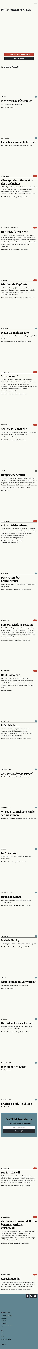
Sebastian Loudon (8, 197)
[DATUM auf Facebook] (27, 1296)
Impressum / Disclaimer (7, 1325)
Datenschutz (4, 1323)
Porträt (4, 280)
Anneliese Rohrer (8, 341)
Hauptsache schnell (13, 475)
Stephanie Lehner (8, 640)
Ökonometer (6, 769)
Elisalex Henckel (8, 145)
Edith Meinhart (8, 440)
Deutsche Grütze (11, 897)
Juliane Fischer (7, 540)
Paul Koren (7, 490)
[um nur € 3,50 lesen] (35, 176)
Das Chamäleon (10, 675)
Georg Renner (7, 394)
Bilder (3, 849)
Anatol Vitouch (8, 947)
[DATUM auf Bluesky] (31, 1296)
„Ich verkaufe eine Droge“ (17, 773)
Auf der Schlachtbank (14, 525)
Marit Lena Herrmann (9, 1032)
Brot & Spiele (6, 892)
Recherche (5, 521)
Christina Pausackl (8, 1185)
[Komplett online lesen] (36, 97)
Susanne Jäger (7, 905)
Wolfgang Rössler (8, 297)
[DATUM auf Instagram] (35, 1296)
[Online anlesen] (36, 471)
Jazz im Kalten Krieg (13, 1067)
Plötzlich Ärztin (10, 725)
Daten (3, 96)
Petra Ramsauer (8, 690)
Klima (3, 471)
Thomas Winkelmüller (17, 540)
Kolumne (4, 328)
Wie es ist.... (5, 807)
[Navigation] (35, 3)
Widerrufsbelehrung (6, 1339)
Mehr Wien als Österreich (16, 101)
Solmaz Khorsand (8, 589)
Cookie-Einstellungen (6, 1315)
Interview (5, 176)
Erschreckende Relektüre (16, 1104)
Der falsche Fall (10, 1172)
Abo (2, 1334)
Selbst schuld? (9, 376)
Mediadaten (4, 1318)
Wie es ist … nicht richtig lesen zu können (18, 813)
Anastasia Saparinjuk (9, 738)
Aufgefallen (6, 1062)
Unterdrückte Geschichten (17, 1023)
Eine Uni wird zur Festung (17, 624)
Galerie (4, 1019)
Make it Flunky (10, 940)
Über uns (3, 1320)
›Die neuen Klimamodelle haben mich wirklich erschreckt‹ (19, 1224)
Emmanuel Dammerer (9, 107)
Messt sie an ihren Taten (15, 332)
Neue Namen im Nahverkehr (18, 982)
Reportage (5, 425)
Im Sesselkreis (9, 853)
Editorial (5, 138)
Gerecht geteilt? (10, 1279)
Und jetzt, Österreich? (14, 232)
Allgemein (5, 227)
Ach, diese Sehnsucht (14, 429)
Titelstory (5, 1217)
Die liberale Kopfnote (14, 284)
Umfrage (14, 227)
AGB (2, 1336)
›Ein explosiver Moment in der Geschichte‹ (17, 182)
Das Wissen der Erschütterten (10, 579)
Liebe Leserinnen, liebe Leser (18, 142)
